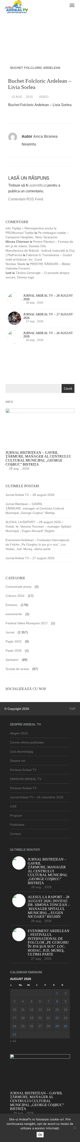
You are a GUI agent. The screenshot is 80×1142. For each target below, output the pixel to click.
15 (57, 1009)
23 (65, 1018)
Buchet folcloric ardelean (35, 68)
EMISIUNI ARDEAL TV (25, 779)
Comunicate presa (18, 586)
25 (23, 1026)
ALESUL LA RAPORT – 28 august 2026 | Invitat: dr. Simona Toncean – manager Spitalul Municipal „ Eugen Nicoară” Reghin (38, 526)
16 (65, 1009)
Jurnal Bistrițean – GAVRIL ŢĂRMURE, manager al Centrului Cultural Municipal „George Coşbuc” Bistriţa (35, 508)
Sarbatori (12, 659)
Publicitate (17, 824)
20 (40, 1018)
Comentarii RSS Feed (25, 199)
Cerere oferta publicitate (27, 742)
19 (31, 1018)
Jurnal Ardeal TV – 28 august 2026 (30, 495)
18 (23, 1018)
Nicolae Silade (16, 264)
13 (40, 1009)
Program (16, 815)
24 (14, 1026)
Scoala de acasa (17, 669)
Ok (40, 1134)
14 (48, 1009)
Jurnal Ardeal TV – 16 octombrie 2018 (36, 797)
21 (48, 1018)
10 (14, 1009)
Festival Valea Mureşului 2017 (27, 623)
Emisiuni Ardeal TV (23, 770)
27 (40, 1026)
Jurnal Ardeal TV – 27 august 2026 (30, 558)
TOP (72, 709)
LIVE (13, 806)
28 (48, 1026)
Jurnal (10, 632)
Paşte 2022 (14, 641)
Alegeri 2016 (19, 733)
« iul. (13, 1041)
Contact (15, 834)
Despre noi (17, 760)
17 (14, 1018)
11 (23, 1009)
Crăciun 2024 (15, 596)
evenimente (14, 614)
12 (31, 1009)
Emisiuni (11, 605)
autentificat (37, 185)
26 (31, 1026)
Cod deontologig (21, 751)
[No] (74, 1128)
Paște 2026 (14, 650)
